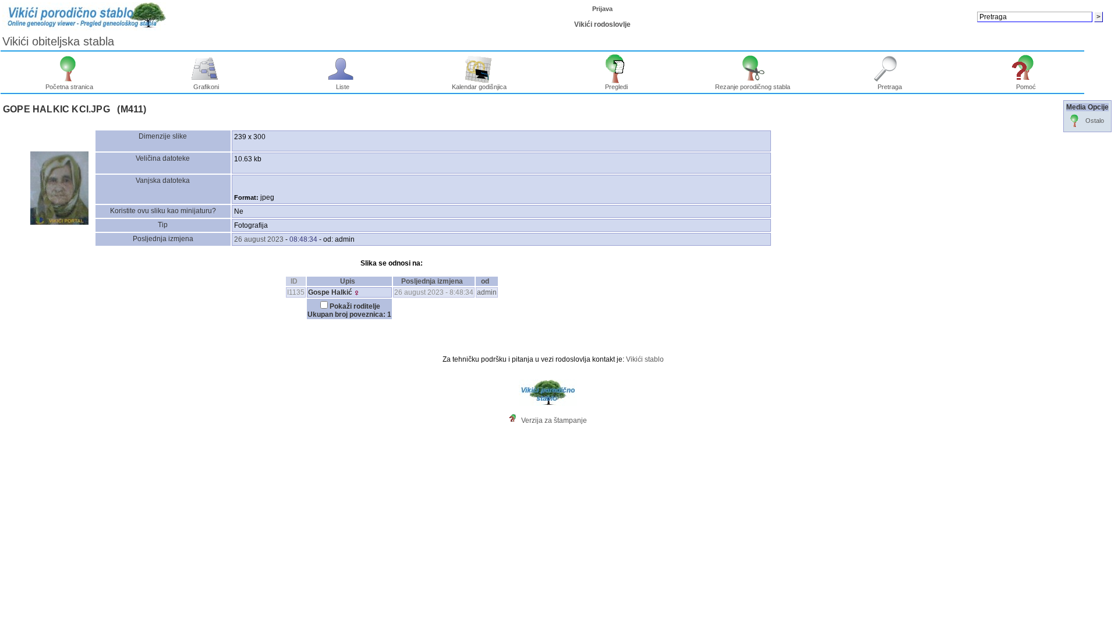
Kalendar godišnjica (479, 86)
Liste (342, 86)
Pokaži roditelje (355, 306)
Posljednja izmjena (432, 281)
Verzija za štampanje (554, 420)
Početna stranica (69, 86)
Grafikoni (206, 86)
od (485, 281)
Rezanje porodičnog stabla (752, 86)
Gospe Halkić (330, 292)
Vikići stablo (645, 359)
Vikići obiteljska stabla (58, 41)
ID (294, 281)
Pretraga (890, 86)
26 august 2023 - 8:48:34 (433, 292)
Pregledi (616, 86)
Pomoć (1026, 86)
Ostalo (1094, 120)
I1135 (296, 292)
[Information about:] (515, 420)
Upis (347, 281)
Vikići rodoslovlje (602, 24)
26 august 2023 (259, 239)
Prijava (602, 8)
